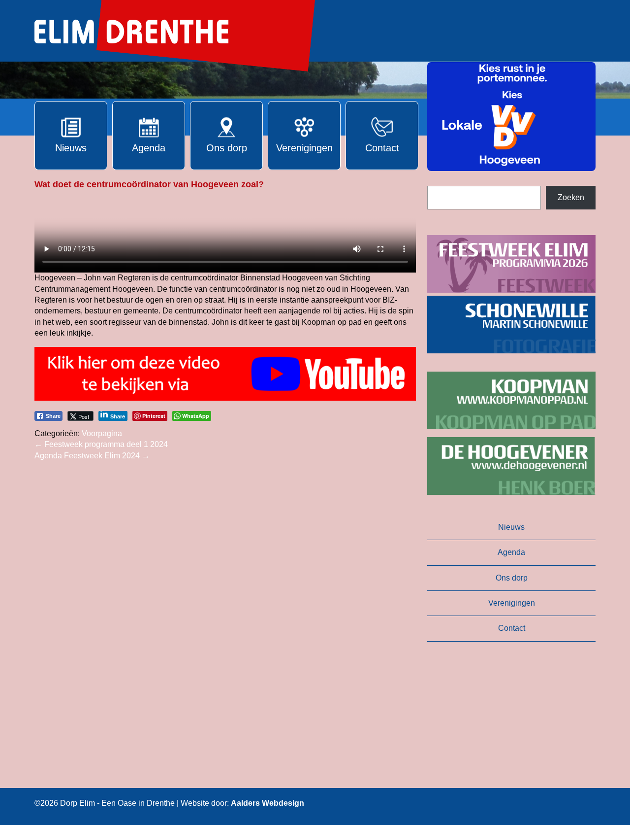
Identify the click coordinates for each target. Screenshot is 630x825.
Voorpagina (102, 433)
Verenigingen (511, 603)
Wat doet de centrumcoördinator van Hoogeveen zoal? (149, 184)
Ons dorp (512, 578)
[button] (511, 116)
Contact (511, 628)
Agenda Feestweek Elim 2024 (92, 455)
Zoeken (571, 197)
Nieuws (511, 527)
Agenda (511, 552)
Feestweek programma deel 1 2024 (101, 444)
